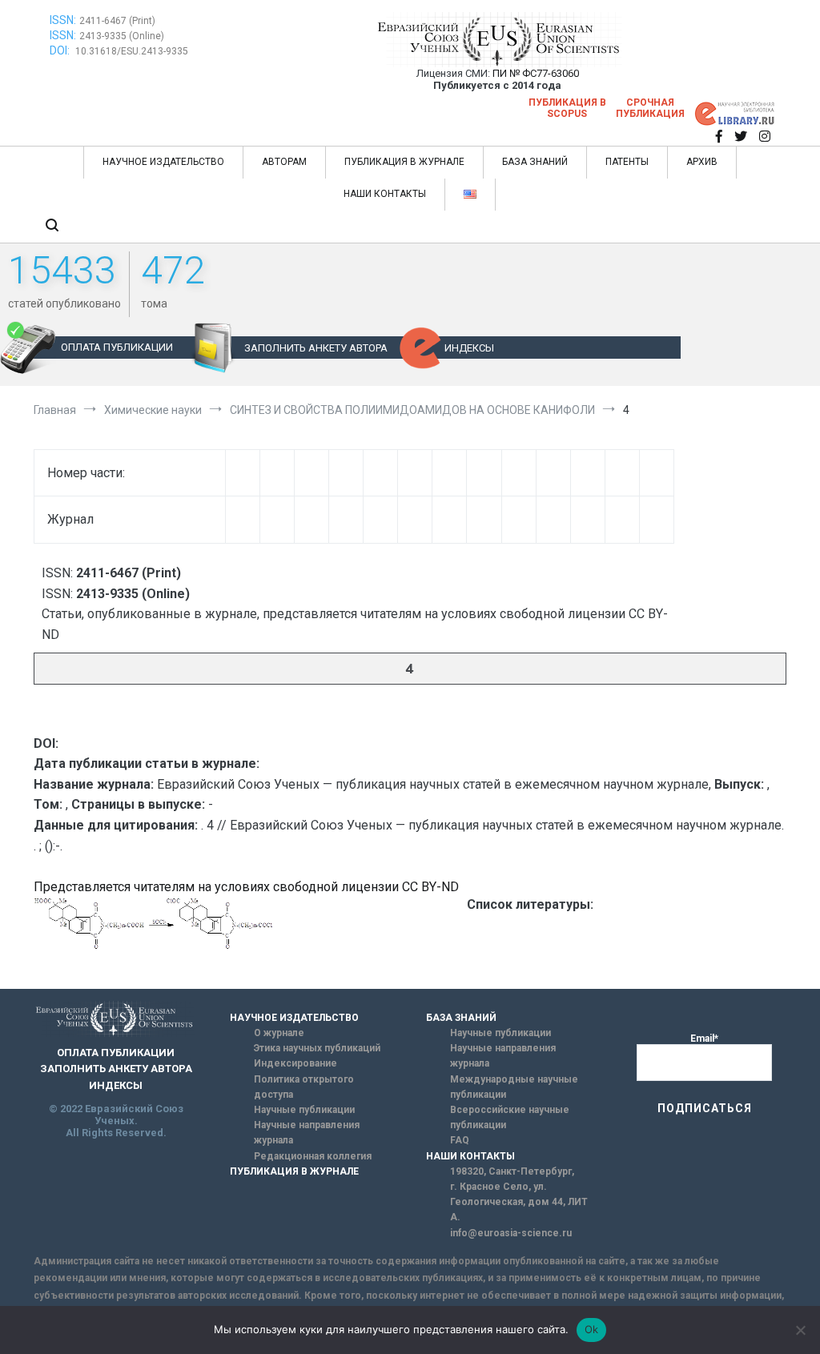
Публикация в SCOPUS (567, 108)
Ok (592, 1329)
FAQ (459, 1140)
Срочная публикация (650, 108)
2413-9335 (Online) (121, 36)
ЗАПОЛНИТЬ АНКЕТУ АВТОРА (316, 348)
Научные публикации (304, 1109)
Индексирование (295, 1063)
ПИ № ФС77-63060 (535, 73)
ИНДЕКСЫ (469, 348)
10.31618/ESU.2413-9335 (131, 51)
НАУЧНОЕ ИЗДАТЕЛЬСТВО (163, 161)
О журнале (279, 1033)
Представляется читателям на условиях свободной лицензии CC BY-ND (246, 886)
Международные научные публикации (514, 1087)
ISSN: (63, 20)
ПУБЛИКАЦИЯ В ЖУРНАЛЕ (404, 161)
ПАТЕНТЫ (627, 161)
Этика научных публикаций (317, 1048)
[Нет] (800, 1330)
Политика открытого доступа (304, 1087)
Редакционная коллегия (313, 1156)
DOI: (61, 50)
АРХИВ (702, 161)
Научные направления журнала (307, 1132)
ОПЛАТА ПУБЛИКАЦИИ (117, 347)
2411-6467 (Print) (117, 20)
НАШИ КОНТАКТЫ (385, 193)
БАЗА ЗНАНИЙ (535, 161)
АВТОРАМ (284, 161)
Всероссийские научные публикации (509, 1117)
